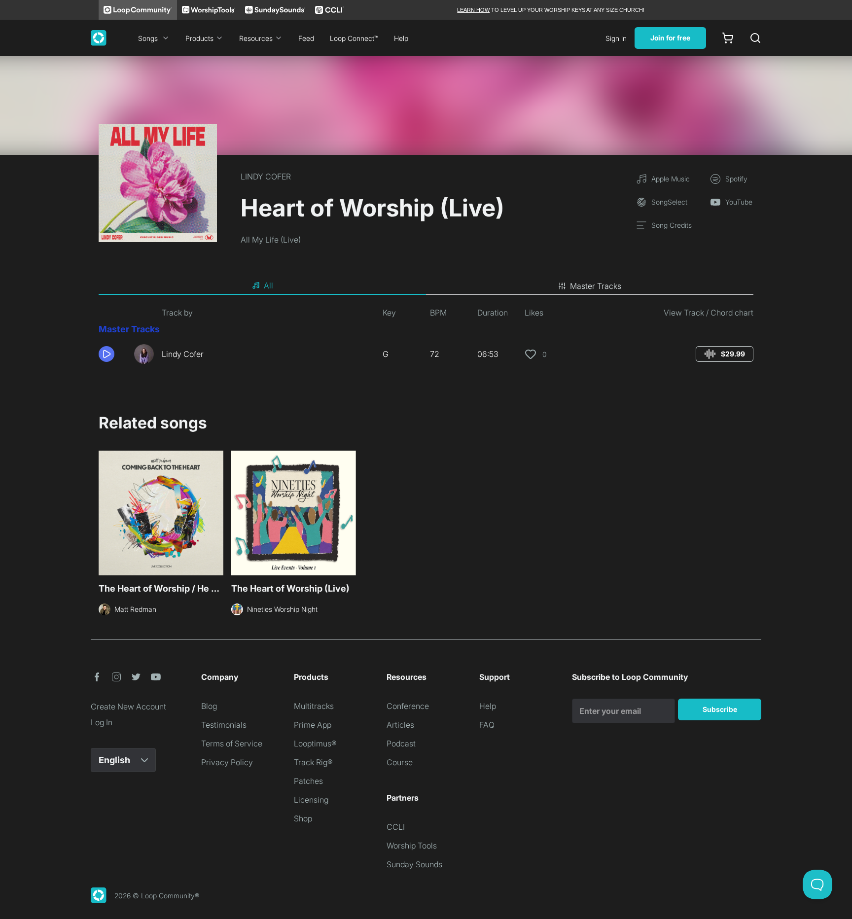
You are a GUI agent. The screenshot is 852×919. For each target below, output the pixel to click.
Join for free (670, 38)
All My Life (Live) (271, 240)
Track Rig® (313, 762)
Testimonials (224, 725)
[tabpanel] (426, 339)
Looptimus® (315, 743)
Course (400, 762)
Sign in (616, 38)
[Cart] (728, 38)
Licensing (311, 800)
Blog (209, 706)
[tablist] (426, 286)
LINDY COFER (266, 176)
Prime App (312, 725)
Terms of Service (231, 743)
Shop (303, 818)
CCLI (396, 827)
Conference (408, 706)
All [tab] (268, 285)
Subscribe (720, 709)
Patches (308, 781)
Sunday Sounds (414, 864)
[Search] (755, 38)
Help (401, 38)
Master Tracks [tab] (595, 286)
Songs (148, 38)
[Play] (106, 354)
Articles (400, 725)
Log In (101, 722)
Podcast (401, 743)
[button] (112, 354)
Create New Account (128, 706)
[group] (724, 354)
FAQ (487, 725)
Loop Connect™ (354, 38)
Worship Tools (412, 845)
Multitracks (314, 706)
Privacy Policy (227, 762)
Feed (306, 38)
